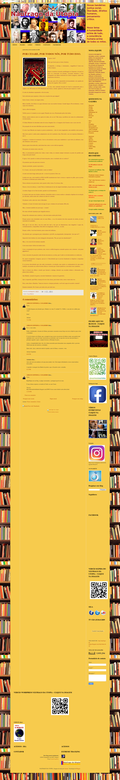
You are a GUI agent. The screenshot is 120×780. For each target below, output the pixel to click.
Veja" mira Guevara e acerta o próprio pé (97, 181)
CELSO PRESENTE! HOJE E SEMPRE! (100, 242)
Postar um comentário (30, 395)
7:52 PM (29, 320)
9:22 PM (29, 369)
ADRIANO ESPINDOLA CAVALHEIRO (37, 303)
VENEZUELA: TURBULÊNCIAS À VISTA (97, 226)
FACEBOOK (57, 45)
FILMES (22, 45)
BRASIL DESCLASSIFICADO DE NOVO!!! (101, 233)
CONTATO (46, 45)
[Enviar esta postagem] (42, 291)
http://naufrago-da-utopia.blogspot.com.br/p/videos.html (97, 643)
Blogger (78, 768)
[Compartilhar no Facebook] (50, 292)
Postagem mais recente (28, 399)
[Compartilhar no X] (48, 292)
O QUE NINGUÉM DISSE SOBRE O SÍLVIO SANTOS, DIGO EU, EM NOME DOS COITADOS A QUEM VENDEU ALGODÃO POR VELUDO (98, 254)
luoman (66, 768)
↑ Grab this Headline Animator (53, 412)
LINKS (30, 45)
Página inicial (53, 399)
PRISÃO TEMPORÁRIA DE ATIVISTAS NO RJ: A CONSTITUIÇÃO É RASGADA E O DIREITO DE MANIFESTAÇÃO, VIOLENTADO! (98, 284)
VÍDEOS (37, 45)
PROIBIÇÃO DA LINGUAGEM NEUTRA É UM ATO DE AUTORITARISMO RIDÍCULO (98, 311)
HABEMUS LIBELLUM (100, 217)
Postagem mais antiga (77, 399)
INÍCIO (15, 45)
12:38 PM (29, 391)
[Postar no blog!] (47, 292)
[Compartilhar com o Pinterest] (52, 292)
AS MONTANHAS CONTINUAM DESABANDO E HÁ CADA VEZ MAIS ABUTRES (98, 272)
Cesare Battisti (30, 294)
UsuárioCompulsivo (55, 759)
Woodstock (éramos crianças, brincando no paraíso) (96, 176)
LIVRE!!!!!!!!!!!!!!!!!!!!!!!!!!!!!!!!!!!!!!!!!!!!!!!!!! (98, 264)
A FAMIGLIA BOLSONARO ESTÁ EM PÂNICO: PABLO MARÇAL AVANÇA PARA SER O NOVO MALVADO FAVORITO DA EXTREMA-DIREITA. (97, 299)
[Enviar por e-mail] (45, 292)
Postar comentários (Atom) (33, 401)
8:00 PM (29, 354)
